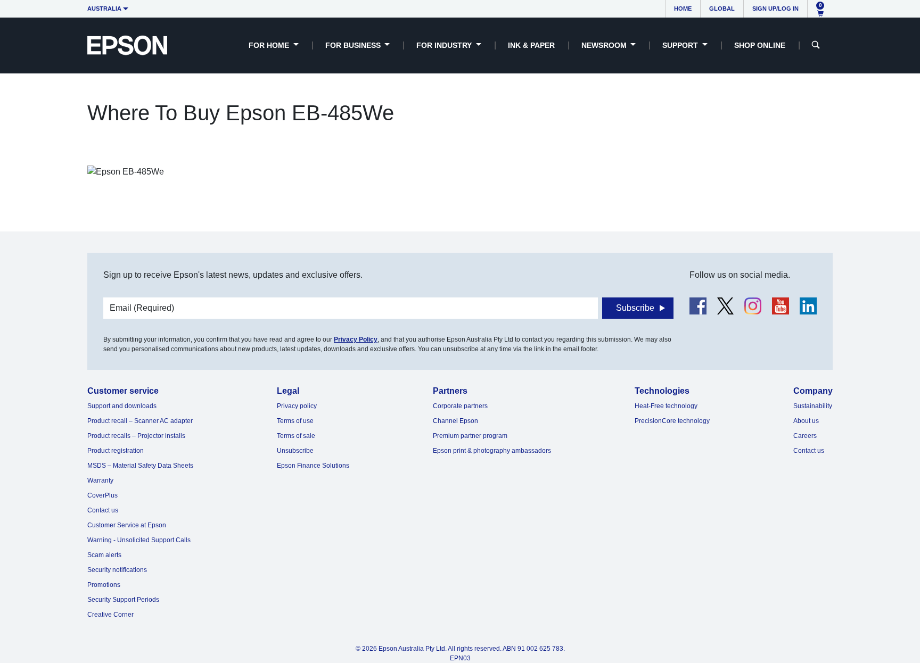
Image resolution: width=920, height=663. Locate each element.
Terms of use (295, 421)
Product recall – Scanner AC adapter (140, 421)
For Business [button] (354, 45)
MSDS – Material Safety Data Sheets (140, 465)
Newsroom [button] (605, 45)
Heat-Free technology (666, 406)
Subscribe (635, 307)
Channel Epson (455, 421)
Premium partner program (470, 436)
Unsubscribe (295, 450)
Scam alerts (104, 555)
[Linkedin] (808, 305)
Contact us (102, 510)
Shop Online (759, 45)
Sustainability (812, 406)
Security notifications (117, 570)
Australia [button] (104, 8)
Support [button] (681, 45)
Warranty (100, 480)
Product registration (115, 450)
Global (722, 8)
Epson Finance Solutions (313, 465)
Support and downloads (122, 406)
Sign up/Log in (775, 8)
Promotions (103, 585)
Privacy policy (297, 406)
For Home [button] (270, 45)
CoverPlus (102, 495)
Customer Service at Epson (126, 525)
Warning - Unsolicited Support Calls (139, 540)
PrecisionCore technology (672, 421)
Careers (805, 436)
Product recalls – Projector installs (136, 436)
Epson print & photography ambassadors (492, 450)
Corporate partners (460, 406)
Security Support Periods (123, 599)
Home (683, 8)
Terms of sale (296, 436)
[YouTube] (780, 305)
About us (806, 421)
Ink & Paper (531, 45)
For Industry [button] (445, 45)
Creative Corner (110, 614)
